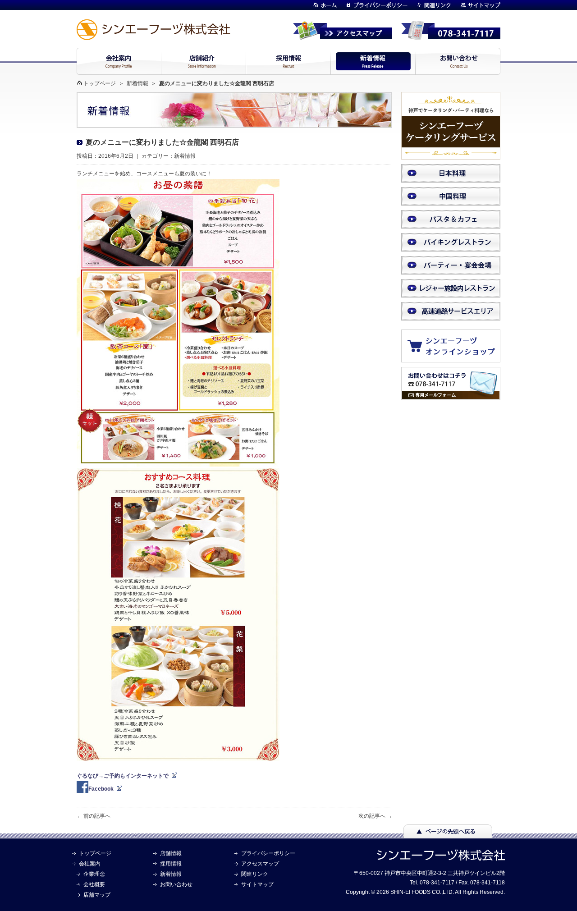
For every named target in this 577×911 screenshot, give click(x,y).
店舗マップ (96, 895)
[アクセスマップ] (342, 36)
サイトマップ (257, 884)
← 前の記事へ (93, 816)
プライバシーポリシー (268, 853)
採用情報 (171, 864)
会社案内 (90, 864)
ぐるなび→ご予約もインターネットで (123, 776)
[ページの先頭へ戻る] (447, 834)
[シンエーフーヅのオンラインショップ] (455, 358)
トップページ (99, 83)
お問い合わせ (176, 884)
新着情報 (137, 83)
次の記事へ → (375, 816)
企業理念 (94, 874)
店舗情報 (171, 853)
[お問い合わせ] (450, 396)
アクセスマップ (260, 864)
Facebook (101, 789)
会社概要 (94, 884)
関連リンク (254, 874)
